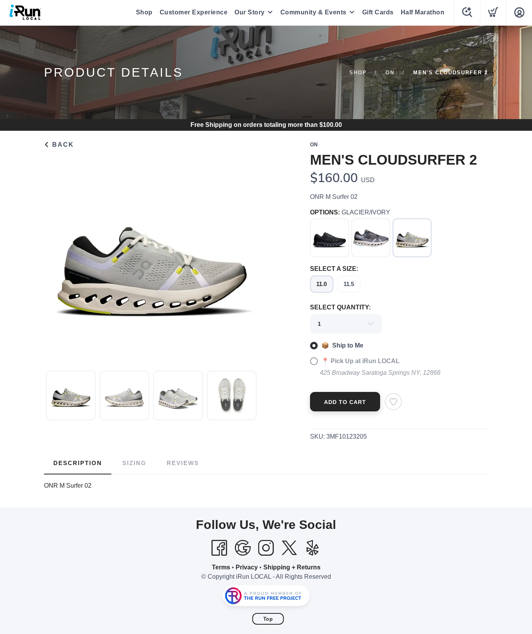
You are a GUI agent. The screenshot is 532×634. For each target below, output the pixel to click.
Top (268, 619)
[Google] (242, 548)
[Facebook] (219, 548)
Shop (144, 12)
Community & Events (313, 12)
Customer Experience (194, 12)
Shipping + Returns (292, 567)
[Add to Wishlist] (393, 401)
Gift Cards (378, 12)
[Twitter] (289, 548)
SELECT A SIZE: (334, 268)
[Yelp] (312, 548)
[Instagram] (266, 548)
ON (390, 73)
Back (62, 144)
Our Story (249, 12)
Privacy (247, 567)
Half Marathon (423, 12)
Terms (221, 567)
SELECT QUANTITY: (340, 307)
